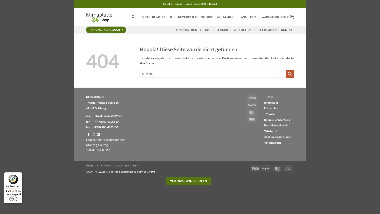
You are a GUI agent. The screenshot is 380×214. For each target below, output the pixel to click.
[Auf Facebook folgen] (88, 134)
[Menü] (20, 174)
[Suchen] (133, 17)
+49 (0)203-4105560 (106, 121)
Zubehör (206, 17)
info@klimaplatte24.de (108, 116)
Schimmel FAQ (268, 30)
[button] (248, 17)
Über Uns (92, 165)
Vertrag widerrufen (188, 180)
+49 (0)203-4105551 (105, 127)
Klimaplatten (162, 17)
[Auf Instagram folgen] (93, 134)
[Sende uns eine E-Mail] (98, 134)
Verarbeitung (244, 30)
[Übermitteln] (290, 73)
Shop (145, 17)
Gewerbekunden (127, 165)
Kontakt (287, 30)
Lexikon (222, 30)
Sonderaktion (186, 30)
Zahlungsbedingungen (277, 137)
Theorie (205, 30)
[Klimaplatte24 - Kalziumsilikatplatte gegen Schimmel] (106, 17)
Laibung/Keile (225, 17)
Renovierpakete (186, 17)
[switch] (13, 199)
